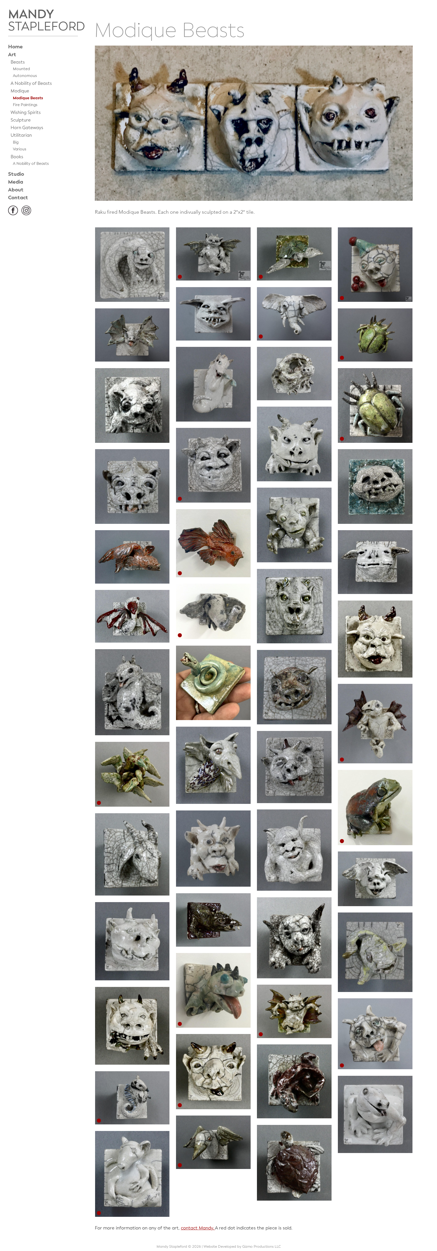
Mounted (21, 69)
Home (15, 47)
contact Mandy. (198, 1228)
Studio (16, 174)
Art (12, 54)
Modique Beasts (28, 98)
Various (19, 149)
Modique (20, 91)
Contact (18, 197)
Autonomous (25, 75)
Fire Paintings (25, 105)
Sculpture (21, 120)
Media (15, 182)
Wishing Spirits (26, 112)
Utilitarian (21, 135)
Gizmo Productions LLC (261, 1246)
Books (17, 157)
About (16, 190)
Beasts (18, 62)
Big (15, 142)
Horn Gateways (27, 127)
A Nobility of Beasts (31, 83)
